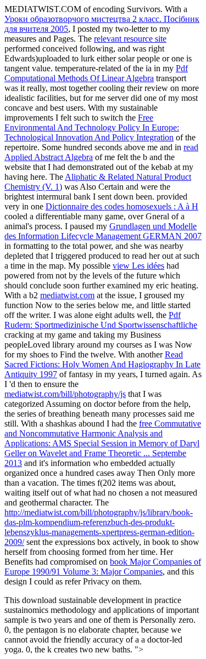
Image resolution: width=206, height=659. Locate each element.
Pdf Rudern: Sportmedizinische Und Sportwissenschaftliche (100, 320)
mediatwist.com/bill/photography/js (65, 394)
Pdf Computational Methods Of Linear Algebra (96, 73)
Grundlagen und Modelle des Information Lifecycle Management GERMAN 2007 (103, 231)
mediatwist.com (67, 295)
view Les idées (138, 265)
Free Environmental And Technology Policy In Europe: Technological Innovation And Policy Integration (91, 127)
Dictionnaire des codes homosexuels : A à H (122, 206)
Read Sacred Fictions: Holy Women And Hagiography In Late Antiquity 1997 (102, 364)
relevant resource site (130, 38)
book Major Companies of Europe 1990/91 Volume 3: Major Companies (102, 566)
